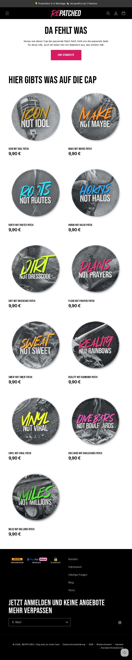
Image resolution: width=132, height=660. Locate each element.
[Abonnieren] (66, 622)
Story (71, 590)
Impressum (75, 566)
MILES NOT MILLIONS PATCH (21, 529)
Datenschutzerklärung (74, 644)
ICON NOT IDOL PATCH (19, 149)
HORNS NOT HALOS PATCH (80, 225)
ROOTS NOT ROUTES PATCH (21, 225)
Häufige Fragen (77, 574)
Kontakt (73, 559)
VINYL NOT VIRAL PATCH (20, 453)
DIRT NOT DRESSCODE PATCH (22, 301)
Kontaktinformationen (112, 648)
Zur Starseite (66, 55)
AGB (91, 644)
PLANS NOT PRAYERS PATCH (81, 301)
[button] (7, 13)
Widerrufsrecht (104, 644)
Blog (71, 582)
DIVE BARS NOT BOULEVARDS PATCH (85, 453)
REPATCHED (28, 644)
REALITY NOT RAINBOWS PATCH (82, 377)
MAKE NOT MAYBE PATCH (80, 149)
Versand (119, 644)
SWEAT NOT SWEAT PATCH (20, 377)
